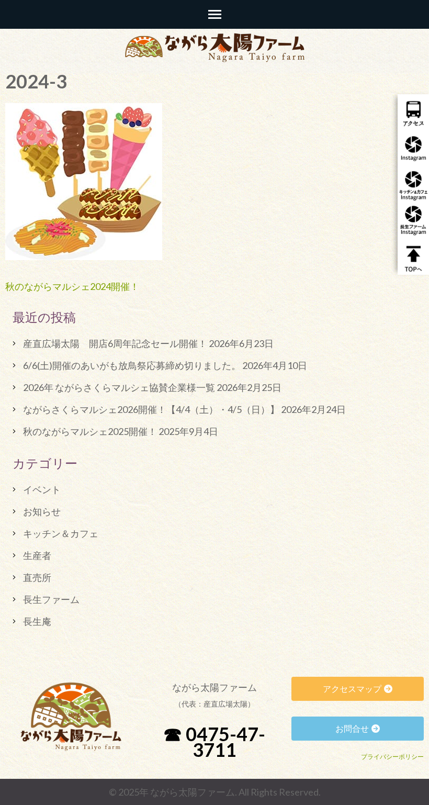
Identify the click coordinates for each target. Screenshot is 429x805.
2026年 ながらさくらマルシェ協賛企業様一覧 (119, 387)
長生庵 (37, 621)
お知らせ (42, 511)
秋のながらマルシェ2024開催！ (72, 286)
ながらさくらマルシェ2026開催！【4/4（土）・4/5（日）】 (151, 409)
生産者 (37, 555)
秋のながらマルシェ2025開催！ (90, 431)
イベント (42, 489)
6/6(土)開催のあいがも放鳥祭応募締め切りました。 (132, 365)
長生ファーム (51, 599)
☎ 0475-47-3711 (214, 741)
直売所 (37, 577)
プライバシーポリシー (392, 757)
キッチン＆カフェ (60, 533)
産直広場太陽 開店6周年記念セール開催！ (115, 343)
